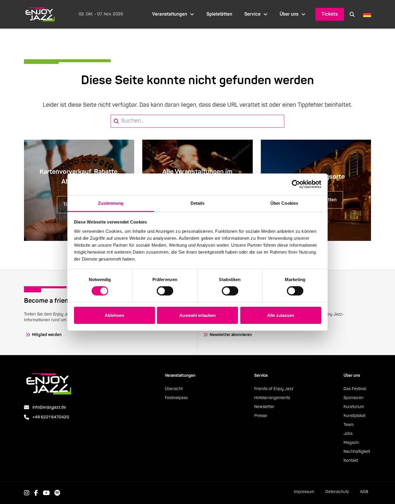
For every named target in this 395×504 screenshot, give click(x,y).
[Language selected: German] (365, 14)
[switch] (165, 291)
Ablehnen (114, 315)
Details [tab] (198, 202)
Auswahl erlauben (197, 315)
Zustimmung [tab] (111, 202)
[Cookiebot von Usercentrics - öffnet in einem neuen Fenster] (296, 184)
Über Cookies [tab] (284, 202)
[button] (352, 14)
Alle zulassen (280, 315)
